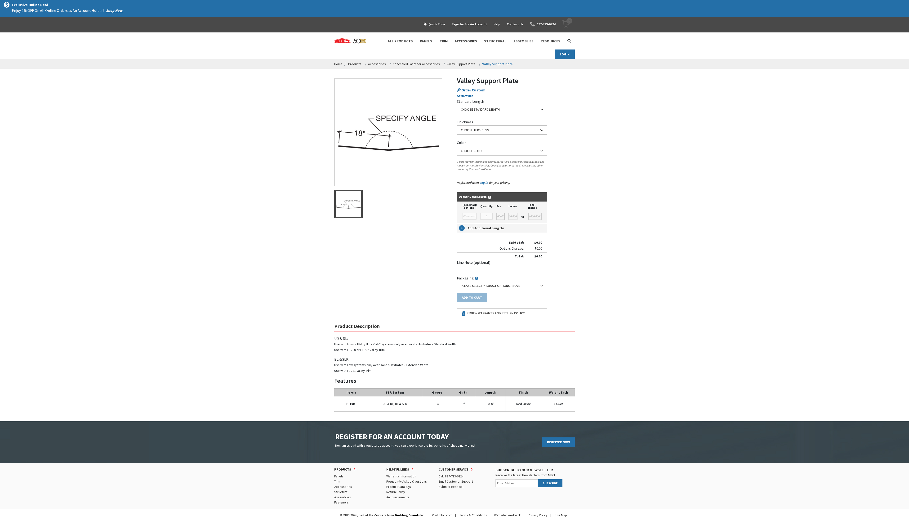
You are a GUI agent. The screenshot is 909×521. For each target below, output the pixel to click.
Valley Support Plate (461, 64)
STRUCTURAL (495, 41)
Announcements (397, 497)
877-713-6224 (546, 24)
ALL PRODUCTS (400, 41)
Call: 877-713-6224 (451, 476)
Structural (341, 492)
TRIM (444, 41)
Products (354, 64)
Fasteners (341, 502)
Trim (337, 481)
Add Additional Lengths (486, 228)
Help (497, 24)
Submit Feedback (451, 487)
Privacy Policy (538, 515)
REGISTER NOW (558, 442)
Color (461, 142)
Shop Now (114, 10)
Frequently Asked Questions (406, 481)
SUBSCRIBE (550, 483)
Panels (338, 476)
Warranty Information (401, 476)
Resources (550, 41)
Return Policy (395, 492)
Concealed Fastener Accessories (416, 64)
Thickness (465, 122)
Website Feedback (507, 515)
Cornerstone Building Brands (397, 515)
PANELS (426, 41)
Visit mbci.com (442, 515)
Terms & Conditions (473, 515)
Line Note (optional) (473, 262)
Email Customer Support (456, 481)
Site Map (561, 515)
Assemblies (342, 497)
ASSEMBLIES (523, 41)
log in (484, 182)
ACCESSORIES (466, 41)
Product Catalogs (398, 487)
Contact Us (515, 24)
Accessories (377, 64)
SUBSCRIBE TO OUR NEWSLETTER (524, 469)
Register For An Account (469, 24)
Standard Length (470, 101)
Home (338, 64)
